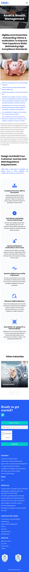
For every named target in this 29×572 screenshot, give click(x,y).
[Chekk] (5, 2)
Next (17, 392)
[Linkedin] (2, 414)
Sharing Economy (8, 384)
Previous (12, 392)
